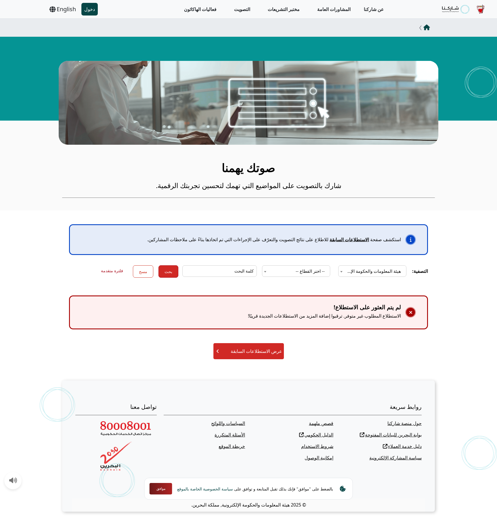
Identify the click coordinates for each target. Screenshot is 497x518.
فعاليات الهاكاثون (200, 9)
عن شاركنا (374, 9)
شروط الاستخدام (317, 446)
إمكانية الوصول (319, 458)
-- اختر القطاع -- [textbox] (310, 271)
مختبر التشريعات (284, 9)
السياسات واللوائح (228, 423)
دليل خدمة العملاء (405, 446)
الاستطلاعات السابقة (349, 239)
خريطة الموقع (232, 446)
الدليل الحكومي (318, 435)
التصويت (242, 9)
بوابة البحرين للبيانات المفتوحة (393, 435)
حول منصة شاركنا (404, 423)
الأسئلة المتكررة (230, 435)
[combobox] (372, 271)
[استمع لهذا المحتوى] (13, 481)
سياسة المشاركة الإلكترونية (395, 458)
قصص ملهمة (321, 423)
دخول (89, 9)
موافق (160, 488)
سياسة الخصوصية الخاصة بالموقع (205, 489)
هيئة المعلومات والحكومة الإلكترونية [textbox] (371, 271)
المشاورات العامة (334, 9)
